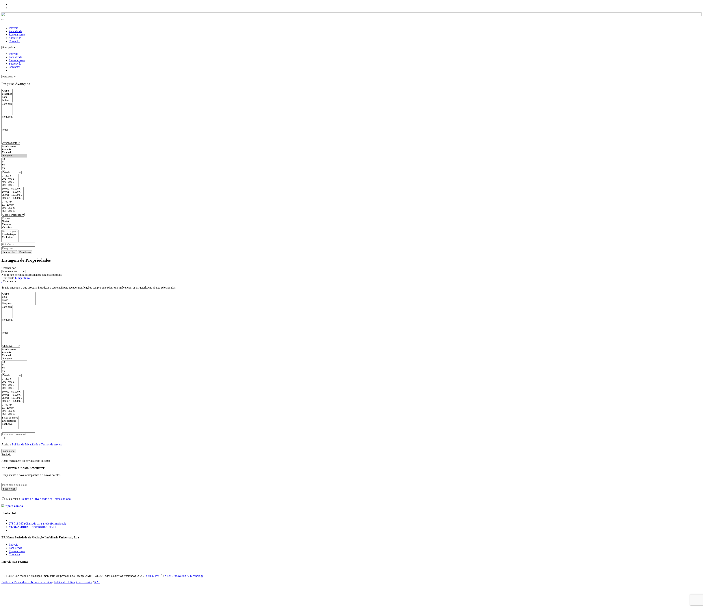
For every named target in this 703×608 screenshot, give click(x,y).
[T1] (3, 162)
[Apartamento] (14, 146)
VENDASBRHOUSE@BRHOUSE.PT (32, 526)
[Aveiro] (7, 90)
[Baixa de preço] (10, 231)
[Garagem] (14, 155)
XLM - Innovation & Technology (184, 575)
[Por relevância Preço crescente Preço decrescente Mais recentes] (351, 271)
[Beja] (18, 297)
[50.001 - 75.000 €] (12, 192)
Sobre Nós (15, 37)
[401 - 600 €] (10, 182)
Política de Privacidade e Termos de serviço (37, 444)
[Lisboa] (7, 100)
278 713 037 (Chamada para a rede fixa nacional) (37, 523)
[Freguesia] (7, 116)
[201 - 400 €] (10, 179)
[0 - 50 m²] (9, 201)
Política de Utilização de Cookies (73, 582)
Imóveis (13, 27)
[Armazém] (14, 149)
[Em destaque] (10, 234)
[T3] (3, 168)
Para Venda (15, 31)
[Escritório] (14, 152)
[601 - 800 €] (10, 185)
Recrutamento (17, 34)
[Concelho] (7, 103)
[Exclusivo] (10, 237)
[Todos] (5, 129)
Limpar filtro (9, 252)
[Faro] (7, 97)
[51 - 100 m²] (9, 205)
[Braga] (18, 300)
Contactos (14, 41)
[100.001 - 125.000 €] (12, 198)
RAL (97, 582)
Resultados (25, 252)
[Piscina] (13, 218)
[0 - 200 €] (10, 175)
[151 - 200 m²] (9, 211)
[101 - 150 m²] (9, 208)
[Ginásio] (13, 221)
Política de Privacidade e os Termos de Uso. (46, 498)
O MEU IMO (153, 575)
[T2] (3, 165)
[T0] (3, 159)
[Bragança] (7, 94)
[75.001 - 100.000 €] (12, 195)
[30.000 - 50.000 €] (12, 188)
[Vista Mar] (13, 227)
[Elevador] (13, 224)
